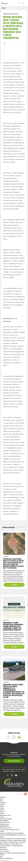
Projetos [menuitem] (2, 813)
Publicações (6, 771)
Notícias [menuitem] (2, 811)
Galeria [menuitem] (2, 808)
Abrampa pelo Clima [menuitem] (5, 815)
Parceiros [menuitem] (2, 810)
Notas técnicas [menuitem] (4, 849)
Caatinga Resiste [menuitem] (4, 824)
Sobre (7, 769)
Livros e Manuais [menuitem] (4, 851)
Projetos (18, 769)
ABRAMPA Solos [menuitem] (4, 826)
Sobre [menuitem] (1, 801)
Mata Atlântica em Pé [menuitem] (5, 828)
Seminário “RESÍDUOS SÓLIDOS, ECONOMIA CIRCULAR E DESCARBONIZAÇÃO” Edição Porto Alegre (12, 835)
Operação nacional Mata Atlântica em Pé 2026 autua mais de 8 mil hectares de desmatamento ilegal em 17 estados (13, 563)
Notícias (12, 769)
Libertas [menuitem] (2, 817)
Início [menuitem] (1, 799)
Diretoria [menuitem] (2, 804)
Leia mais (14, 585)
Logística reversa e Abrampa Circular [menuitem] (9, 829)
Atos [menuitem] (1, 856)
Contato (12, 771)
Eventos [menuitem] (2, 831)
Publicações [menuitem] (3, 847)
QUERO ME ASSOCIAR (14, 761)
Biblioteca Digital (20, 771)
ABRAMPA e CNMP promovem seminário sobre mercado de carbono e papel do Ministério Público (13, 626)
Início (3, 769)
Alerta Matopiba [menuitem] (4, 820)
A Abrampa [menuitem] (3, 802)
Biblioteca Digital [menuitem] (4, 860)
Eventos (23, 769)
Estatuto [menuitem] (2, 806)
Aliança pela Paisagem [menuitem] (6, 819)
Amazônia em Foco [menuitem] (5, 822)
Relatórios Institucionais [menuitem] (6, 858)
